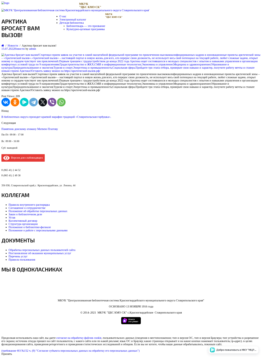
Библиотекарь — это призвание (85, 25)
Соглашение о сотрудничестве (27, 207)
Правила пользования (22, 259)
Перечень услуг (18, 256)
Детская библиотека (71, 22)
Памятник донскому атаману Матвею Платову (29, 128)
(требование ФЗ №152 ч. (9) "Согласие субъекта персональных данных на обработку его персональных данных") (70, 350)
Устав (12, 217)
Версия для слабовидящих (26, 157)
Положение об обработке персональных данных (38, 211)
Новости (19, 48)
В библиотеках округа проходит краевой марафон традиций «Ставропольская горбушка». (56, 116)
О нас (62, 16)
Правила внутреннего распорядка (29, 204)
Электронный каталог (72, 19)
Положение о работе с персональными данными (38, 230)
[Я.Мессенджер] (24, 102)
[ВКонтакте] (5, 102)
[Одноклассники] (15, 102)
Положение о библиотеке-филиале (30, 227)
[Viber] (52, 102)
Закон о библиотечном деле (25, 214)
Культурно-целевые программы (85, 29)
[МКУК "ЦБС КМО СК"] (5, 2)
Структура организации (23, 223)
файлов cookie (92, 337)
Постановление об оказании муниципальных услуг (40, 253)
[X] (42, 102)
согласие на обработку (70, 337)
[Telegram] (33, 102)
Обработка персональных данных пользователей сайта (42, 249)
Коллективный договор (23, 220)
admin (32, 48)
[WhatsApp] (61, 102)
